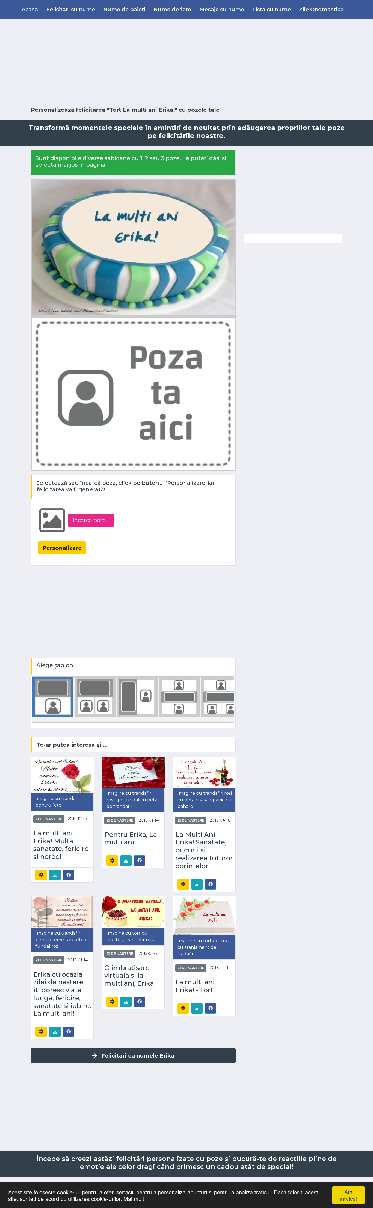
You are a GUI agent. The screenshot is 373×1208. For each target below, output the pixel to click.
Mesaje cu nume (221, 9)
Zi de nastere (48, 819)
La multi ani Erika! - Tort (195, 986)
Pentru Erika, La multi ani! (130, 838)
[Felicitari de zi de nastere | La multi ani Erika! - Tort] (204, 915)
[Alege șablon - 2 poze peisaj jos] (95, 696)
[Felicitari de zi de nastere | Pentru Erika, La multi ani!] (133, 771)
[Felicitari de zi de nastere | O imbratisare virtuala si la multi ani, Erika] (133, 911)
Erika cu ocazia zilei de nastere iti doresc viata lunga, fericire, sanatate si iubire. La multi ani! (62, 994)
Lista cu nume (271, 9)
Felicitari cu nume (70, 9)
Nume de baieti (124, 9)
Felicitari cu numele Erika (137, 1055)
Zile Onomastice (321, 9)
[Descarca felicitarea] (55, 875)
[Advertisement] (186, 63)
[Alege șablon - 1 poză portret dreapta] (137, 696)
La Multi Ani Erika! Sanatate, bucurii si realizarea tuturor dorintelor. (204, 850)
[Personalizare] (41, 875)
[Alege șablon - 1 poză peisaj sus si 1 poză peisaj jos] (179, 696)
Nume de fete (172, 9)
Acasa (30, 9)
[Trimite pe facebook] (68, 875)
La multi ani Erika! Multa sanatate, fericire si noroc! (61, 845)
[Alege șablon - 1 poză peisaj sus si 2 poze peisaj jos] (221, 696)
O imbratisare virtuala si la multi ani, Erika (129, 976)
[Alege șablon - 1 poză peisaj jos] (52, 696)
